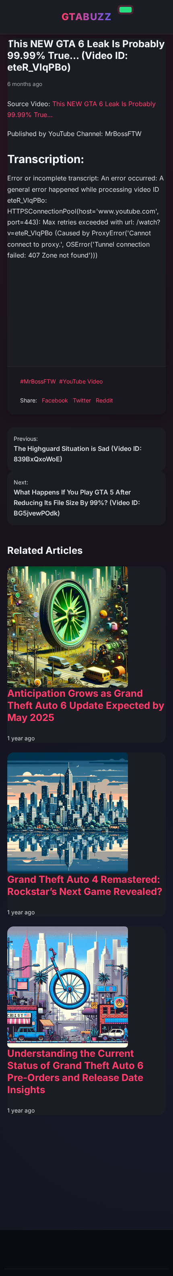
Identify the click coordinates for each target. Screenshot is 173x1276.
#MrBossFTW (38, 381)
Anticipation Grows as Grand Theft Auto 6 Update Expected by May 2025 (85, 705)
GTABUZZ (87, 17)
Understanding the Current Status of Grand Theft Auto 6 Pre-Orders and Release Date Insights (75, 1072)
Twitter (82, 400)
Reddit (104, 400)
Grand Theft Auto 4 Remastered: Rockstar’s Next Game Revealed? (84, 885)
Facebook (55, 400)
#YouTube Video (81, 381)
